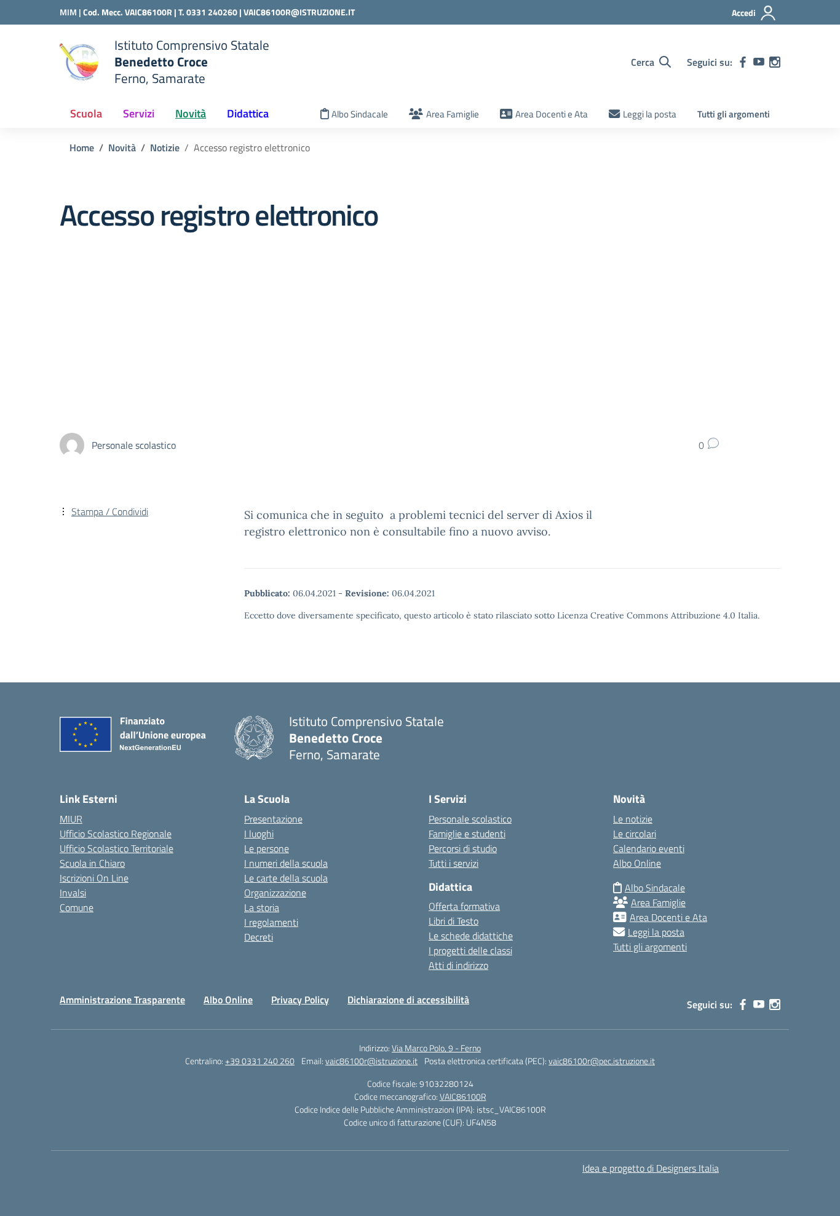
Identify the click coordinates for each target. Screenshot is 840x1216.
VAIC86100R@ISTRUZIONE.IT (299, 12)
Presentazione (273, 818)
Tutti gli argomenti (733, 114)
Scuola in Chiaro (92, 863)
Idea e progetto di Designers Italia (650, 1168)
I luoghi (259, 833)
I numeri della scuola (286, 863)
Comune (76, 907)
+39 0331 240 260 (260, 1060)
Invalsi (73, 892)
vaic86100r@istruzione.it (371, 1060)
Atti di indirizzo (458, 965)
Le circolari (634, 833)
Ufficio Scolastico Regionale (116, 833)
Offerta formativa (464, 906)
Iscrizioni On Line (94, 878)
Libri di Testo (453, 921)
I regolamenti (271, 922)
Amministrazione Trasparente (122, 999)
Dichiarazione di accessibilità (408, 999)
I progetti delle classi (470, 950)
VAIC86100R (463, 1096)
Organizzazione (275, 892)
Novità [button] (190, 113)
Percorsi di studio (463, 848)
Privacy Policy (300, 999)
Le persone (266, 848)
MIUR (71, 818)
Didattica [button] (248, 113)
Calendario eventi (648, 848)
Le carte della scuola (286, 878)
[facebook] (742, 62)
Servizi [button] (138, 113)
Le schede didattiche (471, 935)
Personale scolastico (470, 818)
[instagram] (774, 62)
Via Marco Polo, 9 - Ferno (436, 1047)
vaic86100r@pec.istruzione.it (602, 1060)
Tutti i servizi (453, 863)
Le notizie (632, 818)
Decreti (258, 937)
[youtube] (758, 62)
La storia (261, 907)
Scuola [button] (86, 113)
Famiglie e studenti (467, 833)
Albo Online (637, 863)
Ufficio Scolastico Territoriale (116, 848)
